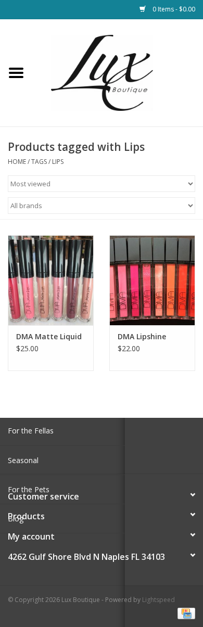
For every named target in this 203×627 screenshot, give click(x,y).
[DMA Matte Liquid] (51, 280)
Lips (58, 161)
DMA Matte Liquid (49, 336)
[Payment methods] (184, 612)
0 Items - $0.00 (173, 9)
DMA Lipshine (142, 336)
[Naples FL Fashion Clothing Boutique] (117, 72)
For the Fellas (31, 431)
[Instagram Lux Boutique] (111, 449)
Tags (39, 161)
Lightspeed (158, 599)
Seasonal (23, 460)
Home (17, 161)
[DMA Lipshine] (152, 280)
